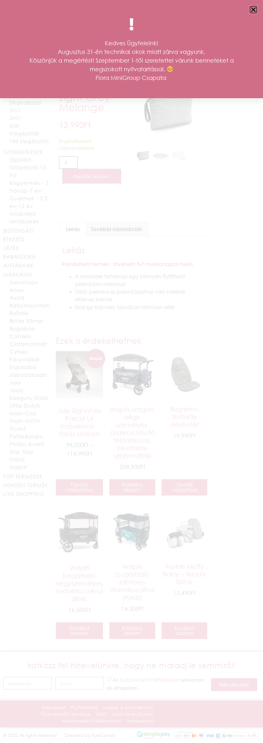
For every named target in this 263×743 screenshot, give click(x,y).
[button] (253, 9)
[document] (131, 371)
